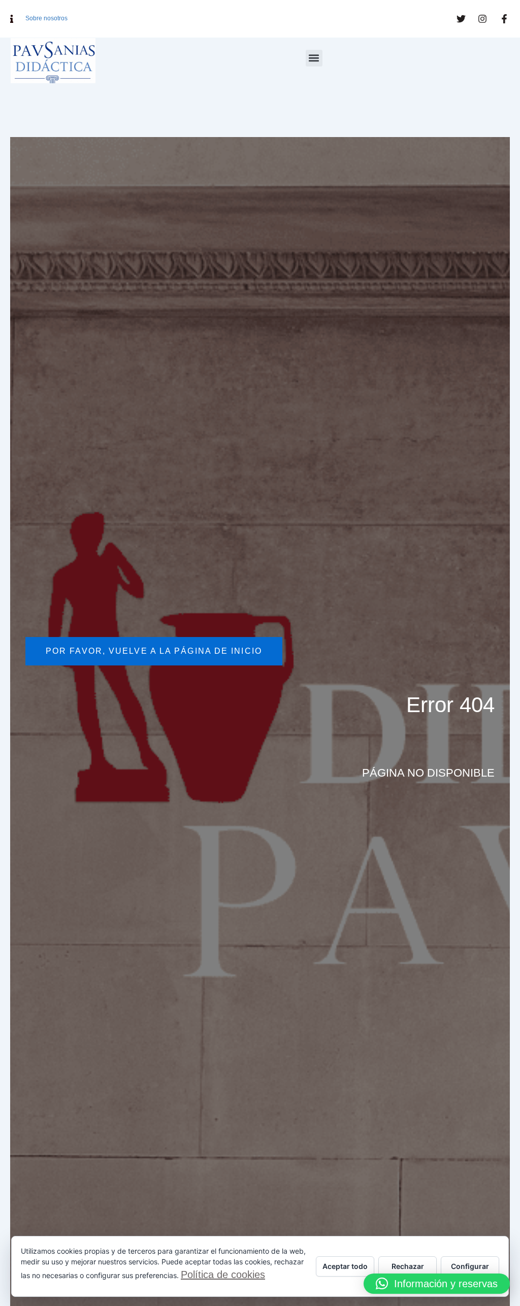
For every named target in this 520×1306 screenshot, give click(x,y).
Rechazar (408, 1266)
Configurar (470, 1266)
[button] (314, 58)
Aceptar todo (345, 1266)
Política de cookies (223, 1274)
